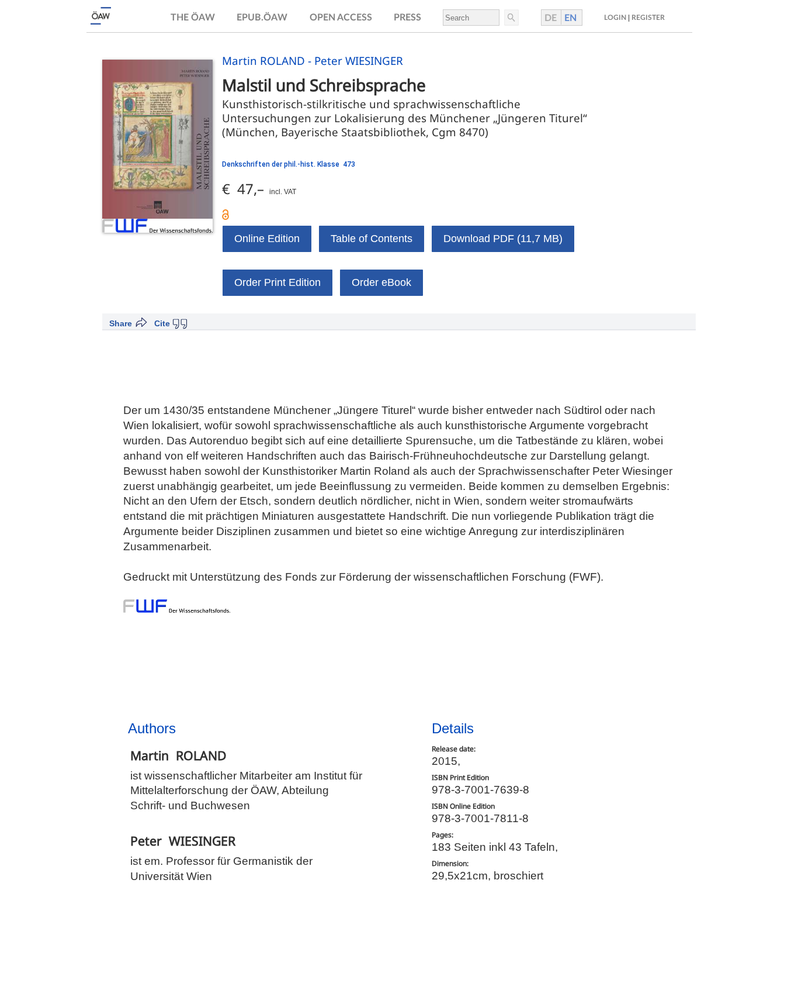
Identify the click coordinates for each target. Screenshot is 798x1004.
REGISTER (648, 17)
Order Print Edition (277, 282)
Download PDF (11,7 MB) (503, 238)
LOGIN (615, 17)
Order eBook (381, 282)
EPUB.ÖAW (262, 17)
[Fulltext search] (510, 17)
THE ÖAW (193, 17)
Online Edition (267, 238)
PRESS (407, 17)
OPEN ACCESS (341, 17)
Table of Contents (371, 238)
